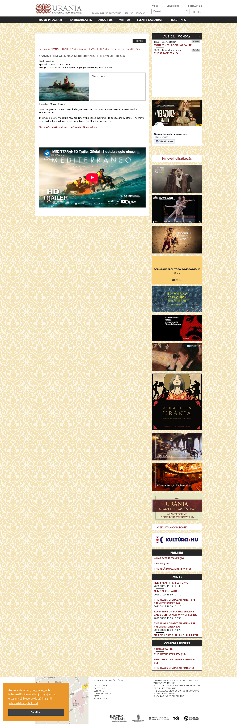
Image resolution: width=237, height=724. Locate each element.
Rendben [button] (36, 712)
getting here (100, 685)
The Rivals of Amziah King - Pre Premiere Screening (175, 601)
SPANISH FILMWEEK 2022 (64, 48)
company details (102, 693)
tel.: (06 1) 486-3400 (135, 13)
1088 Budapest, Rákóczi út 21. (108, 13)
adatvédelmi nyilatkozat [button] (23, 703)
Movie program (50, 20)
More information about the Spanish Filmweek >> (68, 127)
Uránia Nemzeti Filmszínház (170, 134)
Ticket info (177, 20)
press (96, 696)
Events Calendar (150, 20)
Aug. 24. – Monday (176, 36)
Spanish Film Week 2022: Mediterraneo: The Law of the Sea (110, 48)
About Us (105, 20)
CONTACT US (195, 6)
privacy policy (101, 698)
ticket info (99, 688)
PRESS (154, 6)
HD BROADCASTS (80, 20)
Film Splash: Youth (166, 591)
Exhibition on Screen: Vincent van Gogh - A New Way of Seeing (175, 613)
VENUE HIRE (173, 6)
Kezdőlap (44, 48)
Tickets (195, 41)
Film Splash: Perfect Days (171, 582)
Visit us (124, 20)
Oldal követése (165, 141)
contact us (99, 690)
